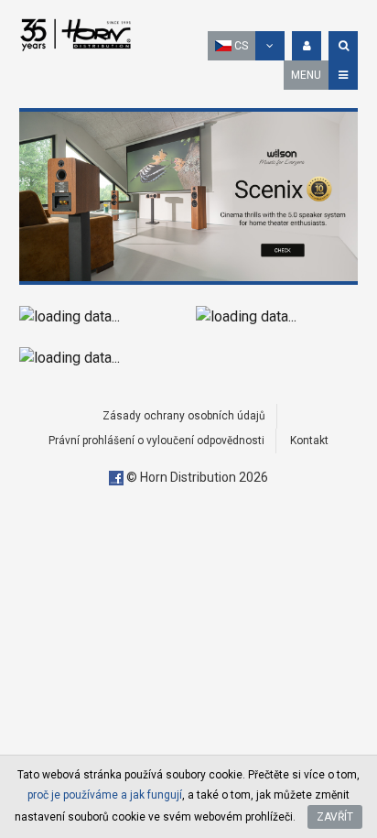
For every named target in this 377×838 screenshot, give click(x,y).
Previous (37, 196)
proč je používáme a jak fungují (104, 795)
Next (339, 196)
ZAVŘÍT (335, 817)
